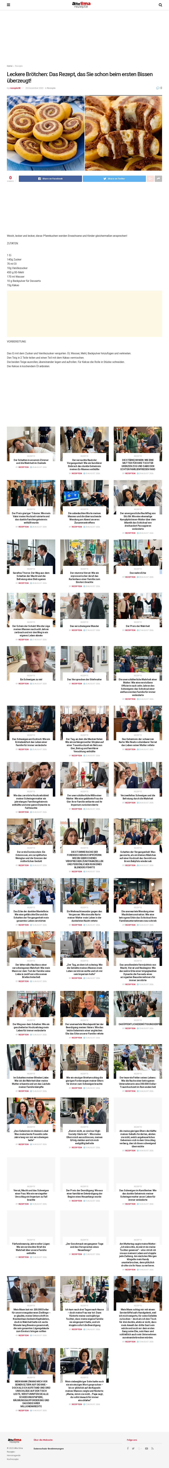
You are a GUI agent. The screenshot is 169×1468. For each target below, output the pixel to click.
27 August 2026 (39, 640)
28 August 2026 (39, 527)
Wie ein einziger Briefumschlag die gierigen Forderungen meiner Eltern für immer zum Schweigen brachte (84, 1080)
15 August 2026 (92, 978)
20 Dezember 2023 (34, 88)
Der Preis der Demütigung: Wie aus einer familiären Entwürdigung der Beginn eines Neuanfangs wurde (84, 1193)
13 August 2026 (39, 1257)
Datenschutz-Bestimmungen (49, 1448)
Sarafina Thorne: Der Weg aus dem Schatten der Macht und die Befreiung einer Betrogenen (31, 576)
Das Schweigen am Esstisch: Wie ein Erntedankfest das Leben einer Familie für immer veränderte (31, 742)
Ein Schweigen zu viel (31, 679)
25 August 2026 (145, 699)
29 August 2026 (39, 467)
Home (9, 66)
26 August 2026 (39, 684)
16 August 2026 (39, 925)
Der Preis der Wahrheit (138, 626)
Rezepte (19, 66)
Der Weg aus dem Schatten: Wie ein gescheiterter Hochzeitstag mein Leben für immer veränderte (31, 1027)
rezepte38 (15, 88)
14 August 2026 (145, 1091)
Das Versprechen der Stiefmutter (84, 679)
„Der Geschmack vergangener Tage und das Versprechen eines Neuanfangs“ (84, 1246)
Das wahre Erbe (138, 573)
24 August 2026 (92, 809)
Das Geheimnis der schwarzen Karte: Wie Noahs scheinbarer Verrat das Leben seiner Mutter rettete (138, 742)
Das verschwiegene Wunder (84, 626)
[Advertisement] (84, 38)
